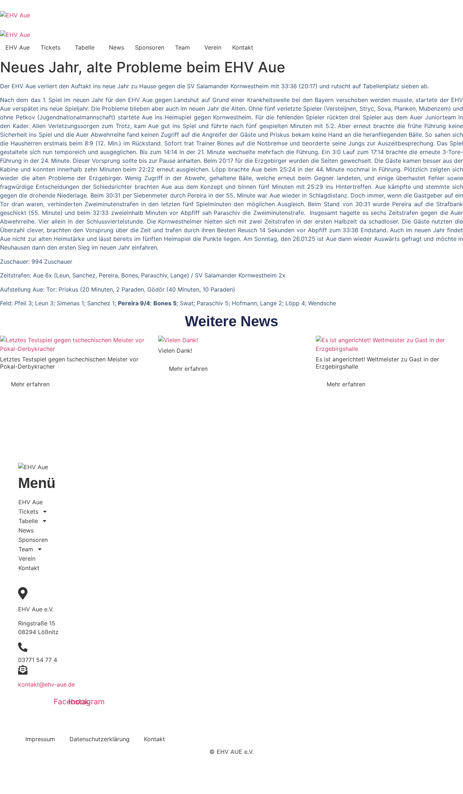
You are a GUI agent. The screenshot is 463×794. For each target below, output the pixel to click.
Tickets (50, 47)
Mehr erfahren (30, 384)
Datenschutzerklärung (99, 739)
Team (182, 47)
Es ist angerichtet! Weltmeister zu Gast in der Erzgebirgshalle (377, 363)
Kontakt (242, 47)
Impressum (40, 739)
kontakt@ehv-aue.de (46, 684)
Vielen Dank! (176, 350)
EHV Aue (17, 47)
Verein (212, 47)
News (116, 47)
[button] (52, 47)
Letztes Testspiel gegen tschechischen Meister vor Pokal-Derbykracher (69, 363)
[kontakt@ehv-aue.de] (22, 671)
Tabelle (84, 47)
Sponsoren (149, 47)
